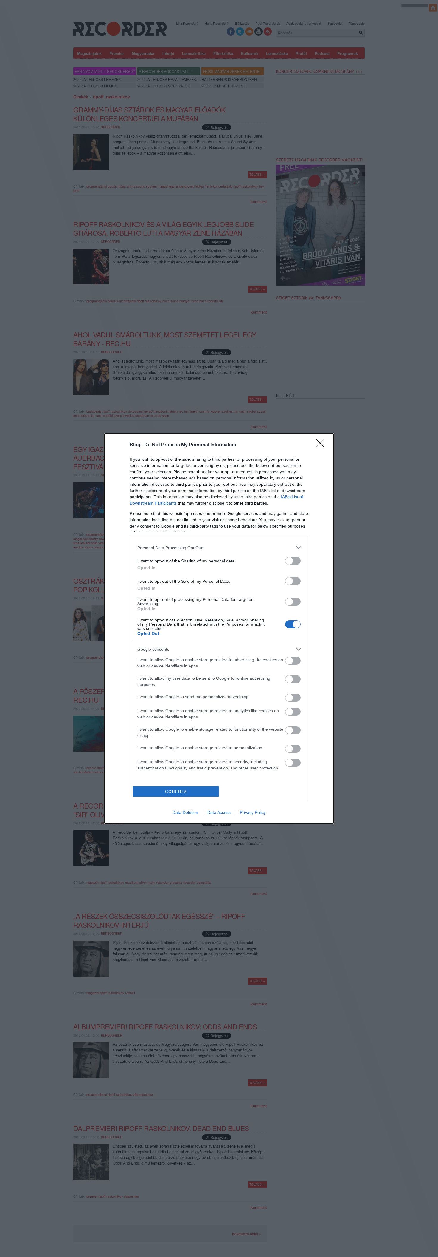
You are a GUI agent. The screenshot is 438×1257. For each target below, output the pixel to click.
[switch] (293, 561)
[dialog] (219, 628)
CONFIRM (176, 791)
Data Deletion (185, 812)
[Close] (322, 445)
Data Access (219, 812)
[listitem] (219, 548)
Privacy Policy (253, 812)
